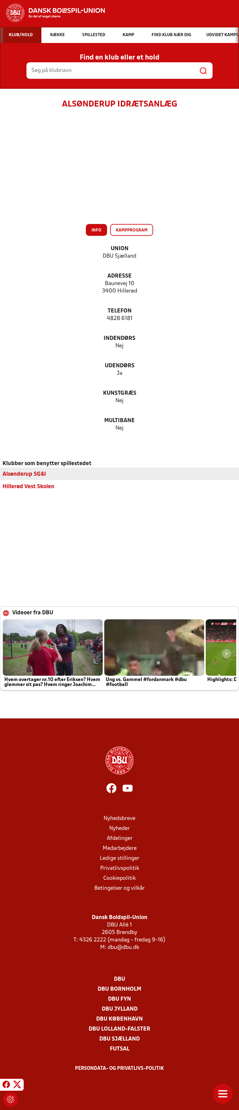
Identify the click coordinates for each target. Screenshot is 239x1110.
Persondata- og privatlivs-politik (119, 1068)
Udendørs (119, 366)
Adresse (119, 276)
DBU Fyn (119, 999)
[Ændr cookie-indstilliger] (10, 1099)
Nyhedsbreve (119, 818)
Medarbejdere (120, 848)
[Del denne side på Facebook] (6, 1086)
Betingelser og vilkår (119, 888)
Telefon (120, 311)
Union (120, 248)
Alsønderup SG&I (24, 474)
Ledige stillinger (119, 858)
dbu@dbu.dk (123, 947)
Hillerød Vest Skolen (28, 486)
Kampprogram (132, 230)
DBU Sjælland (119, 1039)
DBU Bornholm (119, 989)
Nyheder (119, 828)
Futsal (119, 1049)
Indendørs (119, 338)
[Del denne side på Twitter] (17, 1086)
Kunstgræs (119, 393)
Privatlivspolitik (119, 868)
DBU (119, 979)
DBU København (119, 1019)
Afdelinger (120, 838)
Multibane (119, 420)
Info (96, 230)
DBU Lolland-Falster (119, 1029)
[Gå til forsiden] (52, 13)
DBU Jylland (120, 1009)
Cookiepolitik (119, 878)
